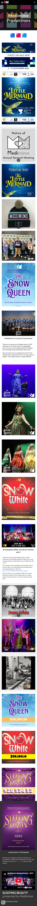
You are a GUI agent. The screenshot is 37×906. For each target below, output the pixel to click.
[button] (2, 2)
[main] (18, 17)
